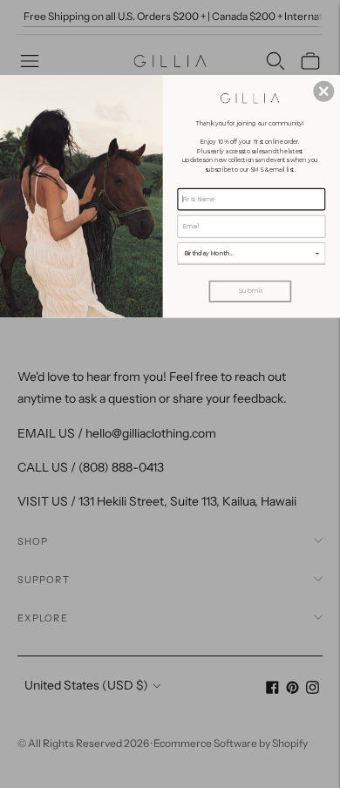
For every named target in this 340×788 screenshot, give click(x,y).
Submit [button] (250, 290)
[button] (323, 90)
